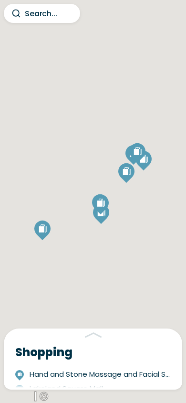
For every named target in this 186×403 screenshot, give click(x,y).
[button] (101, 206)
